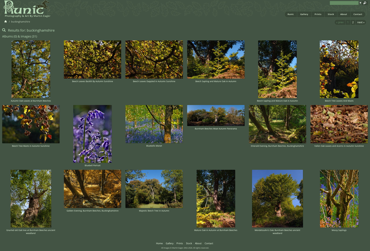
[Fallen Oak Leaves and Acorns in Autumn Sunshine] (339, 124)
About (343, 14)
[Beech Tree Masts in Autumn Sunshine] (31, 124)
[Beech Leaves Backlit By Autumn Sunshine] (92, 59)
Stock (331, 14)
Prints (318, 14)
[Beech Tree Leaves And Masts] (339, 69)
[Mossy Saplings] (339, 198)
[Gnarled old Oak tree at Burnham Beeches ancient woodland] (31, 198)
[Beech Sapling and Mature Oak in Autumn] (216, 59)
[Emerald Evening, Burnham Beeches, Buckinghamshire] (277, 124)
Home (159, 243)
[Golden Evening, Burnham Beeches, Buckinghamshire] (92, 189)
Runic (291, 14)
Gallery (304, 14)
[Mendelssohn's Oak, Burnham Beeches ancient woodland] (277, 198)
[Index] (6, 21)
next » (361, 22)
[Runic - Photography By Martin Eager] (26, 7)
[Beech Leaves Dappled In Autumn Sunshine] (154, 59)
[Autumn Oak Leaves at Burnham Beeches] (31, 69)
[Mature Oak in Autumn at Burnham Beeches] (216, 198)
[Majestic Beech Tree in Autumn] (154, 189)
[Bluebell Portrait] (92, 134)
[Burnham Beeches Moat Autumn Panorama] (216, 115)
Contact (358, 14)
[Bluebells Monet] (154, 124)
